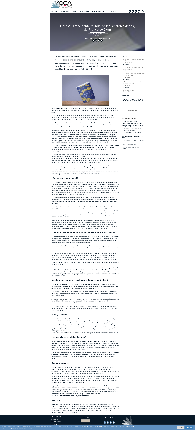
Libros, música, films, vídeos (97, 34)
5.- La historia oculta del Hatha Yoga (130, 149)
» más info (126, 64)
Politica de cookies (57, 416)
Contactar (54, 424)
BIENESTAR (85, 11)
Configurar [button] (180, 427)
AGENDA (94, 11)
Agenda (124, 56)
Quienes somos (56, 421)
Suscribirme (85, 421)
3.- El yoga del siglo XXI (128, 145)
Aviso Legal (54, 419)
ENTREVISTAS (67, 11)
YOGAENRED (110, 11)
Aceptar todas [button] (188, 427)
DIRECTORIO (101, 11)
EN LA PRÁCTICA (56, 11)
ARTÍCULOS (76, 11)
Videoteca (125, 96)
